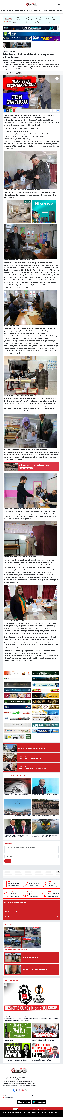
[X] (16, 1090)
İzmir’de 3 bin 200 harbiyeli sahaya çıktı (43, 815)
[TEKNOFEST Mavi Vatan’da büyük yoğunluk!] (17, 806)
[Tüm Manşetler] (58, 980)
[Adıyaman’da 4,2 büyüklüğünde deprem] (17, 785)
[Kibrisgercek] (31, 4)
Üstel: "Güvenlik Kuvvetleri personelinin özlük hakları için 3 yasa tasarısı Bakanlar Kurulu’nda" (53, 885)
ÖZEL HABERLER (20, 11)
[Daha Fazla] (14, 110)
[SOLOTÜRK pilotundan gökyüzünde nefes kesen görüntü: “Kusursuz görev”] (45, 826)
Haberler (5, 51)
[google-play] (39, 1102)
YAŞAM (44, 11)
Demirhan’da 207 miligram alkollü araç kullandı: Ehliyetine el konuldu (34, 885)
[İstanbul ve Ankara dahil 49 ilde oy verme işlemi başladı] (31, 92)
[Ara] (59, 4)
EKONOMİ (37, 11)
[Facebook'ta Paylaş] (5, 110)
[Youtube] (22, 1090)
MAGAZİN (52, 11)
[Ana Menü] (4, 4)
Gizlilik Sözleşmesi (9, 1097)
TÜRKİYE (10, 11)
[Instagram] (19, 1090)
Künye (6, 1095)
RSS (17, 1109)
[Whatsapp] (25, 1090)
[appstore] (24, 1102)
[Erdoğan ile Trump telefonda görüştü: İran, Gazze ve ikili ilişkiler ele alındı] (17, 826)
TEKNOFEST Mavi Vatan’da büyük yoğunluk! (17, 815)
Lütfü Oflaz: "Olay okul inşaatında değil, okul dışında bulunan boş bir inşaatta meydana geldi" (53, 895)
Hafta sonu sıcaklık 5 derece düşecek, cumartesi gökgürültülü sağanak (14, 885)
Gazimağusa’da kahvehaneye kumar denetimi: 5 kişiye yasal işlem (15, 895)
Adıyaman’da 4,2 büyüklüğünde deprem (16, 794)
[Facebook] (13, 1090)
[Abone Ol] (58, 111)
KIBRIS (3, 11)
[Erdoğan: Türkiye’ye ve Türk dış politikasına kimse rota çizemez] (45, 785)
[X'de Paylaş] (7, 110)
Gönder (8, 861)
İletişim (34, 1095)
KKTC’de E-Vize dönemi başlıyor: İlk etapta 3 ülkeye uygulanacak (34, 895)
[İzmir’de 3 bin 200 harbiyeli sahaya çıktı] (45, 806)
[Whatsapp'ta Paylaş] (11, 110)
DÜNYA (29, 11)
